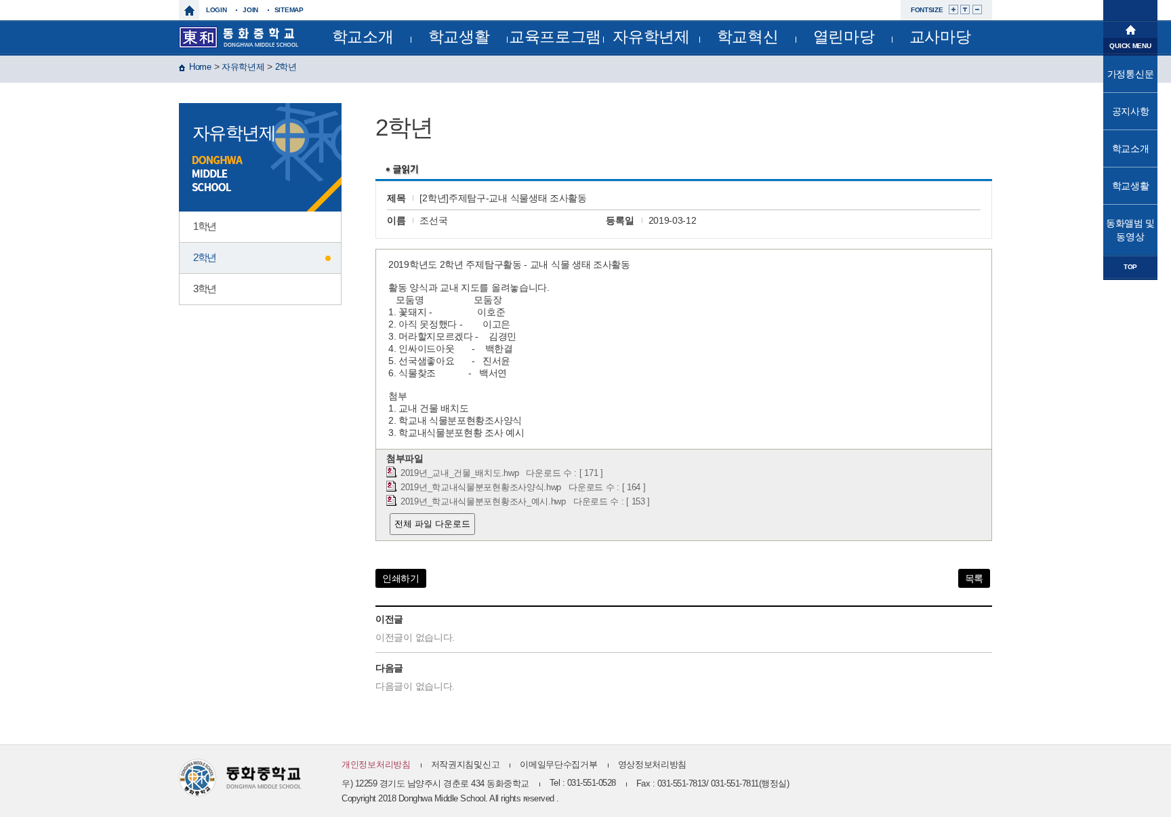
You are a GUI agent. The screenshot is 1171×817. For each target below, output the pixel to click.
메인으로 (1130, 28)
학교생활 (459, 36)
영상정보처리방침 (652, 764)
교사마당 (940, 36)
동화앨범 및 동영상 (1130, 230)
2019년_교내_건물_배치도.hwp (459, 473)
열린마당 (844, 36)
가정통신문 (1130, 73)
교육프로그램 (555, 36)
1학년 (204, 226)
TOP (1130, 267)
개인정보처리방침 (376, 764)
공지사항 (1130, 111)
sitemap (289, 10)
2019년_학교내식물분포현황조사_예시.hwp (483, 501)
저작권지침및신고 (465, 764)
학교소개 (363, 36)
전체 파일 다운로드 (432, 524)
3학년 (204, 288)
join (250, 10)
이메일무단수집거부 (558, 764)
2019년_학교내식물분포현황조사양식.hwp (480, 487)
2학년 (286, 67)
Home (200, 67)
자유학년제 (651, 36)
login (216, 10)
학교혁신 (748, 36)
